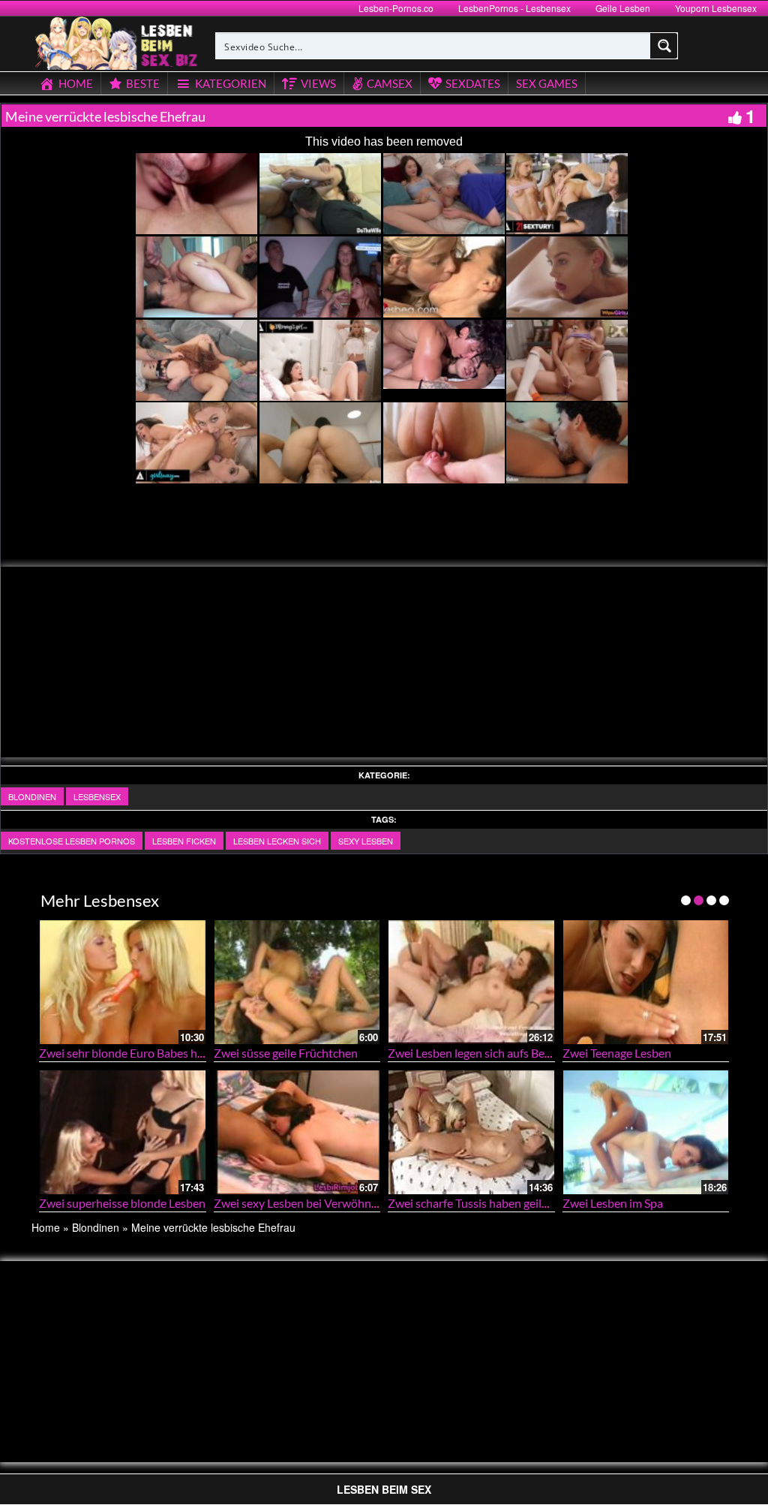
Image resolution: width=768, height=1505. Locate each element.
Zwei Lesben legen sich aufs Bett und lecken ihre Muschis (534, 1053)
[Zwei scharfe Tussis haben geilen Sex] (471, 1132)
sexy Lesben (365, 841)
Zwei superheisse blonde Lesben (122, 1203)
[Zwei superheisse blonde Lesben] (122, 1132)
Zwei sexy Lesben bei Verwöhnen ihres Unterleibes (344, 1203)
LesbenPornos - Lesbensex (514, 8)
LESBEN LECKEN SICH (277, 841)
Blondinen (32, 796)
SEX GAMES (547, 83)
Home (46, 1227)
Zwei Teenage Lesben (616, 1053)
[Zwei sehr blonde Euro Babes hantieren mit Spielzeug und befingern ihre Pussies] (122, 982)
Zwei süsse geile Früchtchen (286, 1053)
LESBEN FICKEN (184, 841)
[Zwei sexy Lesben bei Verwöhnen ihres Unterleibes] (297, 1132)
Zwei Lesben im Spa (612, 1203)
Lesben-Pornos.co (396, 8)
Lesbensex (97, 796)
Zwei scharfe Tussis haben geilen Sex (481, 1203)
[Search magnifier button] (664, 46)
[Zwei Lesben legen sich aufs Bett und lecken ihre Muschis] (471, 982)
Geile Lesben (623, 8)
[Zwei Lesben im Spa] (646, 1132)
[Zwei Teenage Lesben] (646, 982)
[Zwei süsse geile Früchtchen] (297, 982)
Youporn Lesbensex (716, 8)
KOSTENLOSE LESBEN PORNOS (71, 841)
